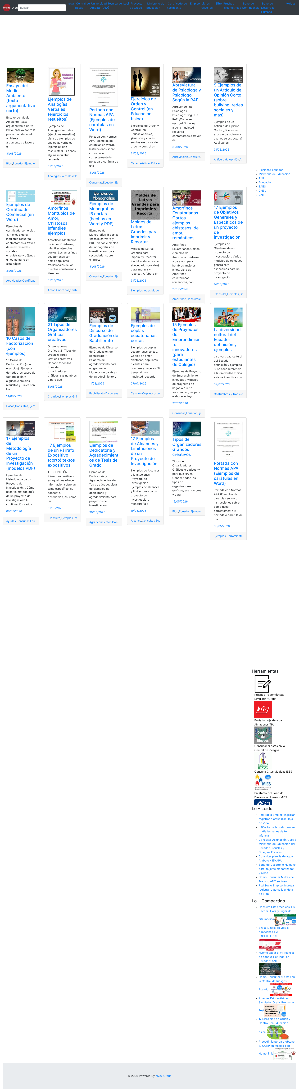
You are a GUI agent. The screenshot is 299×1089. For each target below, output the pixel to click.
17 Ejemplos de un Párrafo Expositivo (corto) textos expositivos (61, 455)
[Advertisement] (104, 39)
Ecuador (18, 163)
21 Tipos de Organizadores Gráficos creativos (62, 332)
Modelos (157, 290)
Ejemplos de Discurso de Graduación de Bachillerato (103, 333)
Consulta (194, 157)
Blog (9, 163)
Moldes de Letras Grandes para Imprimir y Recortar (144, 231)
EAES (262, 186)
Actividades (14, 280)
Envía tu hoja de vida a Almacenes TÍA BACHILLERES (274, 932)
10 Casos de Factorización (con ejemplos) (19, 346)
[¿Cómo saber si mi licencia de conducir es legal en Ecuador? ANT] (270, 968)
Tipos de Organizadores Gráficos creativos (186, 447)
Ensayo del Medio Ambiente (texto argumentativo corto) (20, 98)
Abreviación (180, 157)
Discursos (111, 393)
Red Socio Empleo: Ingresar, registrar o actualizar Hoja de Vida (277, 819)
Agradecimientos (100, 522)
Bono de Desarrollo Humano (268, 8)
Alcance (136, 520)
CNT (262, 194)
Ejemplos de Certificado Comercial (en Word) (20, 212)
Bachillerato (97, 393)
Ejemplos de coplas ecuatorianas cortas (144, 333)
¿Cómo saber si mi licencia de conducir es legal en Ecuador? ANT (276, 957)
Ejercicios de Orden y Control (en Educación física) (143, 108)
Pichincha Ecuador (271, 170)
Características (141, 163)
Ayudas (11, 521)
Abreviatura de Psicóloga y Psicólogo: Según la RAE (186, 92)
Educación (158, 163)
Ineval (70, 3)
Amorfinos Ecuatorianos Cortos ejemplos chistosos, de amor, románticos (185, 222)
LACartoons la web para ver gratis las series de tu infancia (277, 831)
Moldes (290, 3)
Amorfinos (62, 290)
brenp (13, 7)
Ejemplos (30, 163)
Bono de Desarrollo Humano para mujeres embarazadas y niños (277, 869)
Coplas (146, 393)
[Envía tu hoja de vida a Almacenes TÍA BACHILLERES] (270, 944)
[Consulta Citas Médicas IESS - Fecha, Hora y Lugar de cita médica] (285, 919)
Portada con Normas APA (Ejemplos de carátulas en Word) (102, 119)
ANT (261, 178)
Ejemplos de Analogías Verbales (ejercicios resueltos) (60, 109)
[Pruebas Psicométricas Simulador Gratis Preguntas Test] (275, 1010)
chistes (74, 290)
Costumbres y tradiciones (231, 394)
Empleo (195, 3)
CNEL (262, 190)
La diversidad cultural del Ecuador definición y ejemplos (227, 339)
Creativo (53, 396)
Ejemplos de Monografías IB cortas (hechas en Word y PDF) (101, 213)
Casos (10, 406)
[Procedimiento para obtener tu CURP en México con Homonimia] (285, 1053)
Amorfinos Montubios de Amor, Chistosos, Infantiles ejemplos (61, 221)
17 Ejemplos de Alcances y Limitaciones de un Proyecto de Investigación (145, 451)
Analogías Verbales (60, 176)
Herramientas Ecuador (241, 536)
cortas (156, 393)
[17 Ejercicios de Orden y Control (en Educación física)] (278, 1032)
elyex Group (163, 1076)
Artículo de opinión (226, 159)
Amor (51, 290)
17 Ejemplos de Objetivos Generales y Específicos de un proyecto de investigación (228, 222)
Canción (136, 393)
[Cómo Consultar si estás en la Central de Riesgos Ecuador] (281, 989)
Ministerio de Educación (274, 174)
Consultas (95, 182)
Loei (126, 3)
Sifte (219, 3)
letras (147, 290)
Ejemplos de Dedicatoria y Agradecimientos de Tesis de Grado (103, 455)
